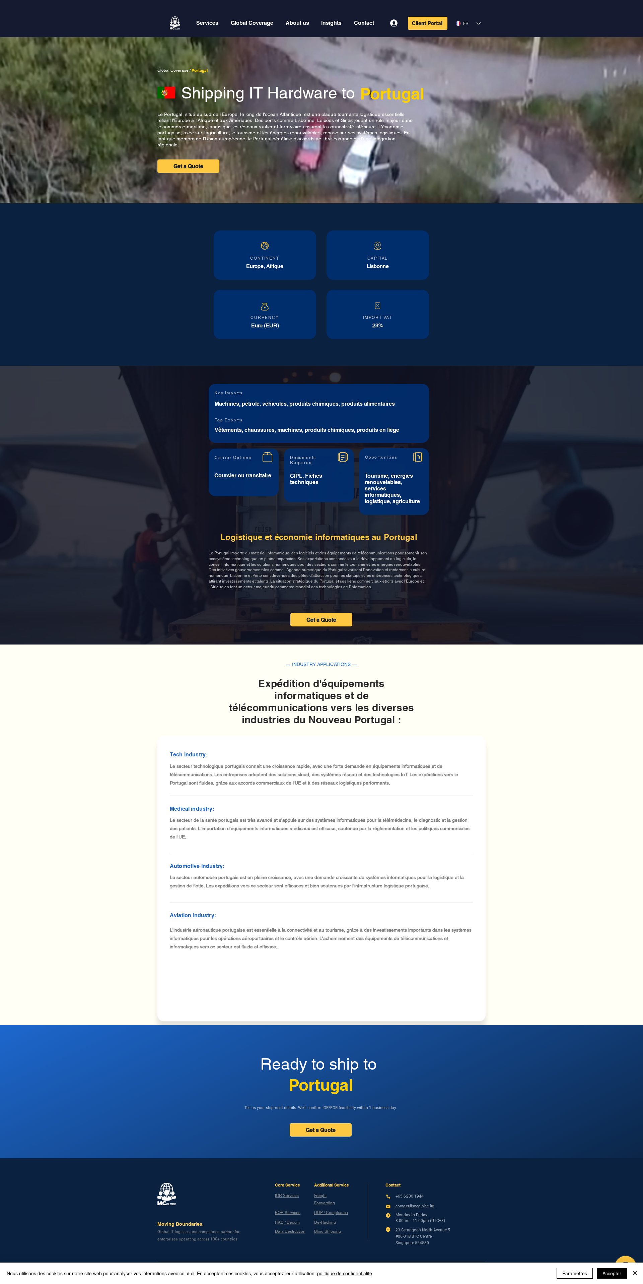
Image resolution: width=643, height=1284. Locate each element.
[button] (207, 22)
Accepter (611, 1273)
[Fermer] (635, 1273)
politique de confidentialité (344, 1273)
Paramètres (574, 1273)
